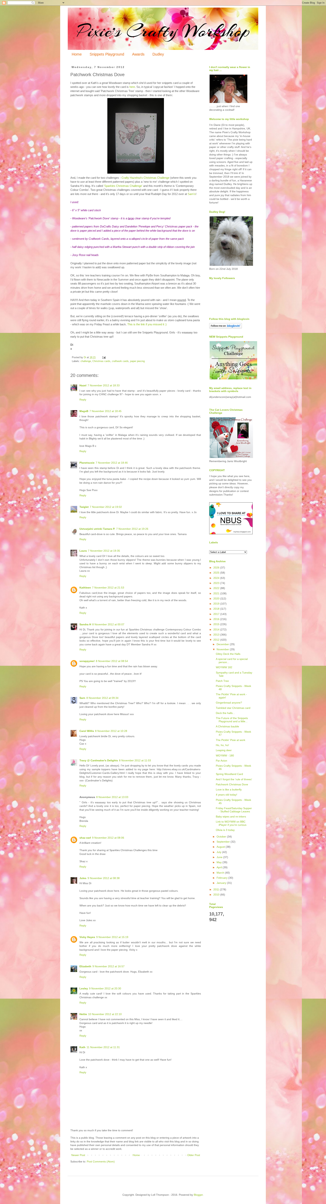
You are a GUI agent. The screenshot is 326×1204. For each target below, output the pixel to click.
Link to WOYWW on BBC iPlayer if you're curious (231, 823)
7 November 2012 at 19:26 (132, 528)
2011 (216, 889)
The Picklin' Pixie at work (230, 740)
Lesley (83, 988)
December (223, 644)
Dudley (158, 54)
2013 (216, 634)
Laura (83, 550)
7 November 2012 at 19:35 (104, 550)
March (221, 872)
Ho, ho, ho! (222, 745)
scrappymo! (87, 661)
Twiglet (84, 506)
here (132, 86)
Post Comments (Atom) (101, 1161)
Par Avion (221, 760)
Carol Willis (86, 730)
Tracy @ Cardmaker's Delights (98, 760)
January (222, 882)
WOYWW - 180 (225, 755)
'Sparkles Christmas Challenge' (123, 185)
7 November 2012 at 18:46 (112, 462)
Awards (138, 54)
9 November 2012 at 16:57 (108, 966)
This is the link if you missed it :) (147, 324)
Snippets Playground (107, 54)
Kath (82, 1047)
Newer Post (78, 1155)
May (219, 862)
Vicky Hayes (87, 937)
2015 (216, 624)
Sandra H (85, 624)
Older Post (193, 1155)
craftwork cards (120, 361)
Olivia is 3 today (225, 829)
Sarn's (192, 194)
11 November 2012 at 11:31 (103, 1047)
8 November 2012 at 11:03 (135, 760)
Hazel (82, 385)
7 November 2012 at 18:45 (105, 411)
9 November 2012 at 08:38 (104, 878)
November (223, 649)
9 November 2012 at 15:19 (112, 937)
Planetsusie (87, 462)
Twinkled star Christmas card (233, 707)
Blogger (198, 1194)
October (222, 836)
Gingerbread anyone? (229, 702)
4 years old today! (226, 794)
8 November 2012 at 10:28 (111, 730)
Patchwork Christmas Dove (232, 784)
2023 (216, 583)
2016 (216, 619)
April (220, 867)
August (221, 846)
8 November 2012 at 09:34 (102, 697)
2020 (216, 598)
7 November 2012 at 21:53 (108, 587)
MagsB (83, 411)
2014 (216, 629)
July (219, 852)
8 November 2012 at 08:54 (112, 661)
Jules (82, 878)
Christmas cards (101, 361)
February (222, 877)
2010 (216, 894)
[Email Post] (103, 357)
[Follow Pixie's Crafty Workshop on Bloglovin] (225, 327)
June (220, 857)
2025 (216, 572)
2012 (216, 639)
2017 (216, 614)
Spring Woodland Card (229, 774)
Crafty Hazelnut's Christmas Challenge (145, 177)
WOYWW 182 (224, 667)
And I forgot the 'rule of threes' (234, 779)
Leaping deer (224, 750)
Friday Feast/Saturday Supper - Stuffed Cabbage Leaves (234, 810)
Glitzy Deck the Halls (228, 653)
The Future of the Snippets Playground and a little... (232, 720)
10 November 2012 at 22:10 (105, 1014)
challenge (86, 361)
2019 (216, 603)
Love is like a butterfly (229, 789)
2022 (216, 588)
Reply (82, 399)
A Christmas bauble (227, 726)
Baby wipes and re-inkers (231, 816)
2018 (216, 608)
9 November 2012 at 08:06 (108, 837)
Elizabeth (85, 966)
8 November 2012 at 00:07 (108, 624)
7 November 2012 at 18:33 (104, 385)
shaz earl (85, 837)
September (224, 841)
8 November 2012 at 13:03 (112, 797)
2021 (216, 593)
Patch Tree (222, 680)
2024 (216, 577)
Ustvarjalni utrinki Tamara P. (97, 528)
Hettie (83, 1014)
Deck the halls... (225, 713)
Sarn (82, 697)
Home (77, 54)
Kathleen (85, 587)
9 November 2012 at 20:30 (105, 988)
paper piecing (137, 361)
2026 (216, 567)
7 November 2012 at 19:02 (106, 506)
